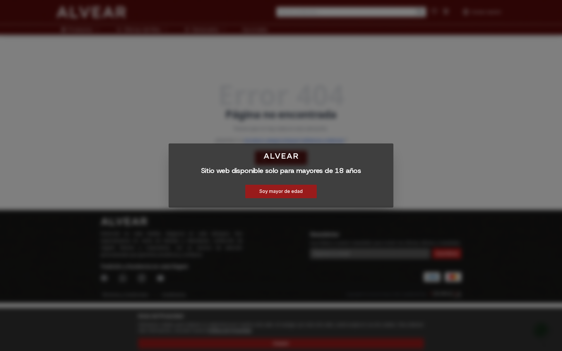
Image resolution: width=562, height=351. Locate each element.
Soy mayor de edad (281, 191)
